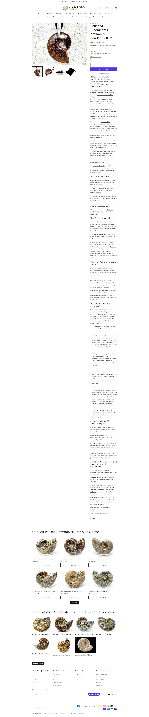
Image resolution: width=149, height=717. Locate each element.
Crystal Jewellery (57, 682)
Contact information (72, 713)
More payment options (104, 73)
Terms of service (63, 713)
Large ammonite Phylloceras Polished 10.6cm (43, 591)
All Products (56, 674)
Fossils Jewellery (57, 685)
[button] (33, 8)
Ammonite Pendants (98, 166)
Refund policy (55, 713)
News (76, 679)
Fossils (55, 679)
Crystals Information (80, 674)
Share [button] (93, 518)
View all (74, 602)
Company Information (101, 674)
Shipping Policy (100, 679)
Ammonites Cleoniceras (40, 634)
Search (33, 677)
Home (33, 674)
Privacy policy (80, 713)
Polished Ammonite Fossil (97, 116)
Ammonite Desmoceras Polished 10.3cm (70, 559)
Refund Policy (99, 682)
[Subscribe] (58, 694)
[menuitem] (41, 13)
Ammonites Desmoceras (61, 655)
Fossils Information (80, 677)
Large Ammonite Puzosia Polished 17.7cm (71, 591)
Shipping (99, 53)
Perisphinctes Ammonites (107, 249)
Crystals (55, 677)
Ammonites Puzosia (38, 653)
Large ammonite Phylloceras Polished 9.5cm (43, 559)
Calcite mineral (106, 133)
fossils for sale (111, 198)
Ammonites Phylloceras (83, 634)
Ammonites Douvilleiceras (62, 634)
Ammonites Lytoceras (103, 634)
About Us (34, 682)
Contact (34, 679)
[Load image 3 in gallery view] (59, 72)
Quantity (92, 56)
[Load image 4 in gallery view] (70, 72)
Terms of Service (100, 677)
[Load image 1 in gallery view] (37, 72)
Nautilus (92, 192)
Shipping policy (48, 713)
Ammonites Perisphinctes (84, 655)
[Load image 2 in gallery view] (48, 72)
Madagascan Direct (39, 713)
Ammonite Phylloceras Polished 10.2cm (99, 591)
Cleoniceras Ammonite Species (99, 477)
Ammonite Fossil (105, 122)
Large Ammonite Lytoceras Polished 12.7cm (100, 559)
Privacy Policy (99, 685)
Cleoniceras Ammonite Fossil (105, 95)
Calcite (110, 347)
